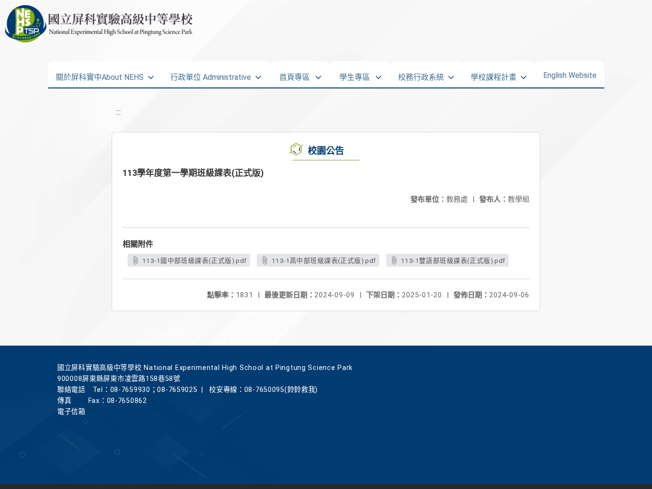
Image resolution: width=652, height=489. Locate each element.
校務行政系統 (421, 74)
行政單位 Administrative (210, 74)
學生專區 (354, 74)
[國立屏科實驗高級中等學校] (96, 24)
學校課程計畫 (493, 74)
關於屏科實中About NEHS (100, 74)
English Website (570, 73)
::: (118, 112)
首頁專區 (294, 74)
